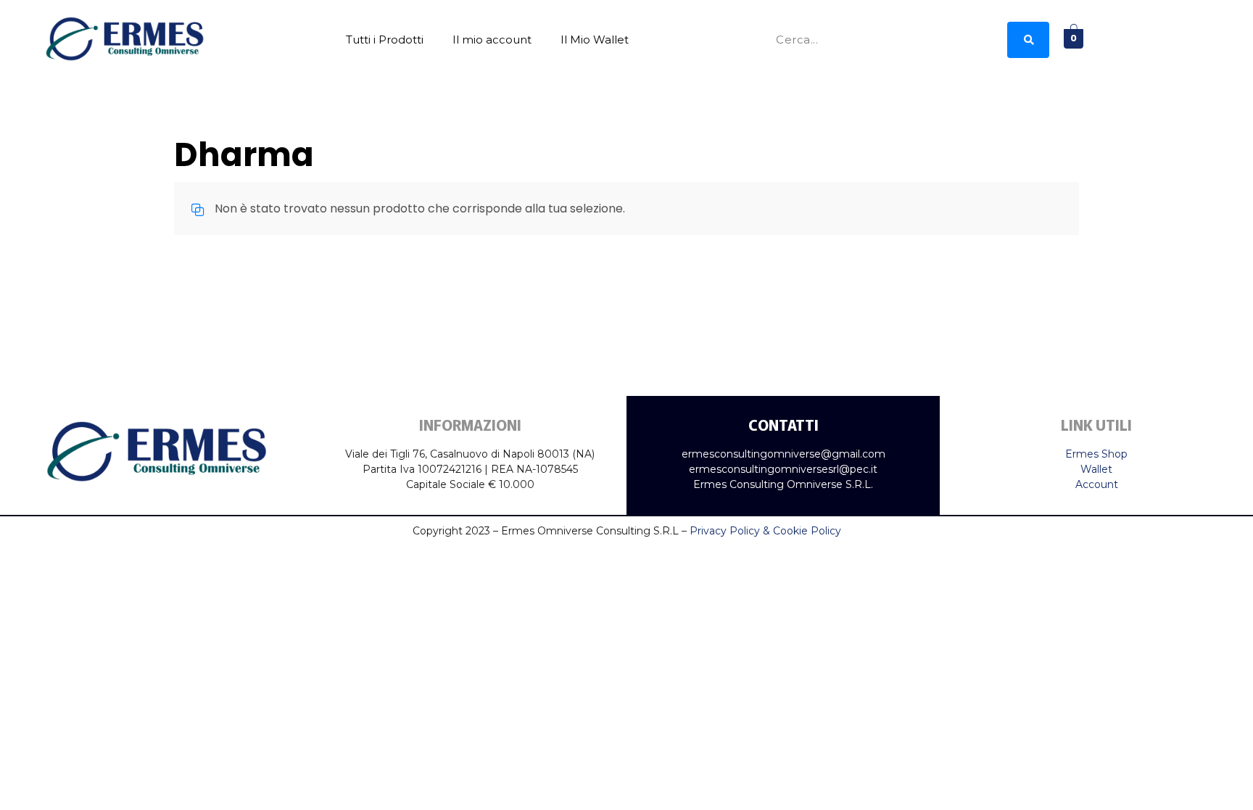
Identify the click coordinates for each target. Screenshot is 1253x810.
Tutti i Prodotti (384, 39)
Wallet (1096, 469)
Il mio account (492, 39)
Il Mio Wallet (595, 39)
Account (1096, 484)
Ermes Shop (1096, 453)
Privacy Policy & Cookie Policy (765, 530)
